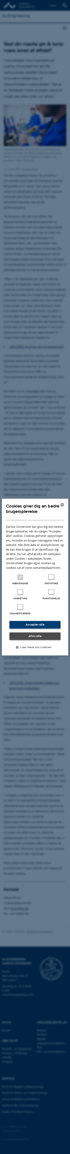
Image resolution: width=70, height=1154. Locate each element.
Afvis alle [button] (35, 636)
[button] (35, 647)
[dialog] (35, 577)
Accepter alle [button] (35, 624)
